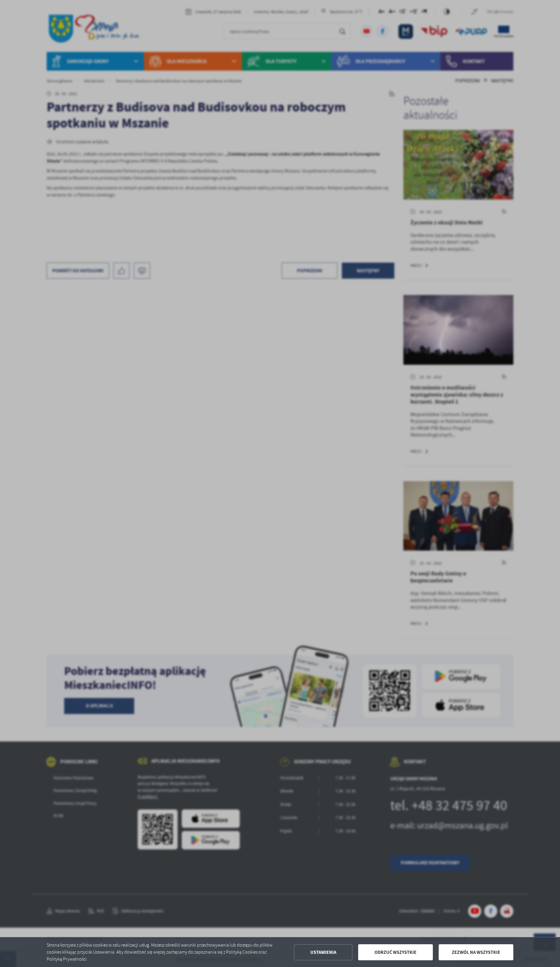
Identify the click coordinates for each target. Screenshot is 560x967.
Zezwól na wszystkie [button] (476, 952)
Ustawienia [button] (323, 952)
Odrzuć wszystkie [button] (395, 952)
